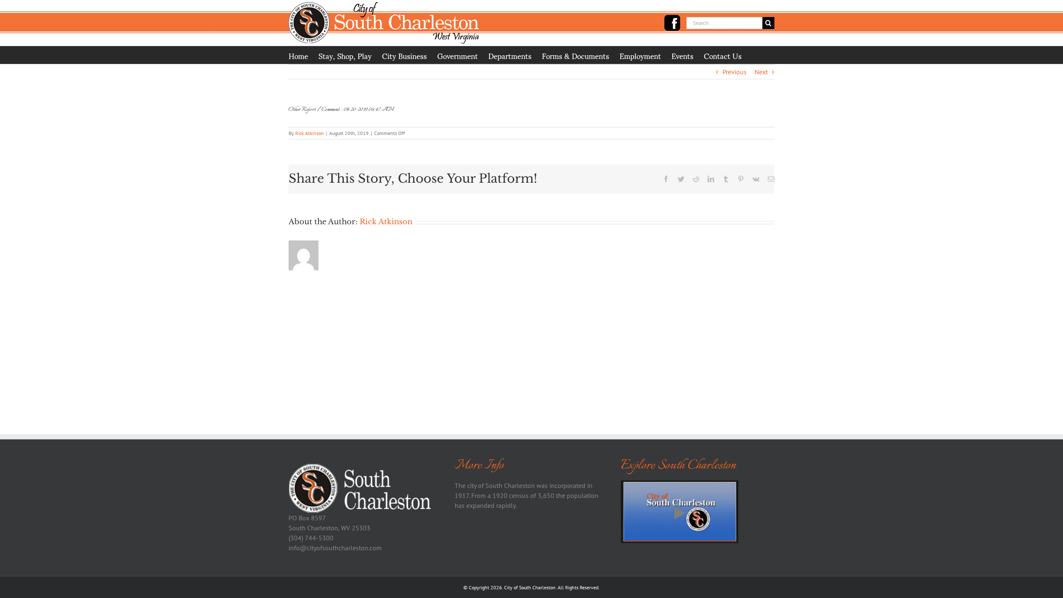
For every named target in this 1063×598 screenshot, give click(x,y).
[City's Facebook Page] (672, 23)
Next (761, 72)
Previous (735, 72)
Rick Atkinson (309, 133)
